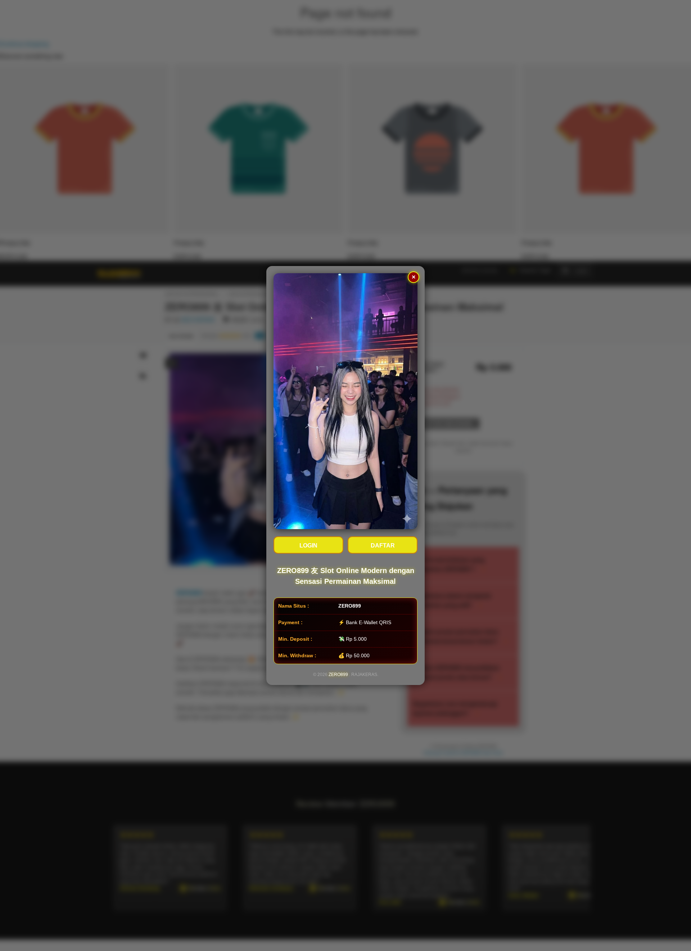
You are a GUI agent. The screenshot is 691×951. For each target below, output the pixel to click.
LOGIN (308, 545)
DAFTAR (383, 545)
